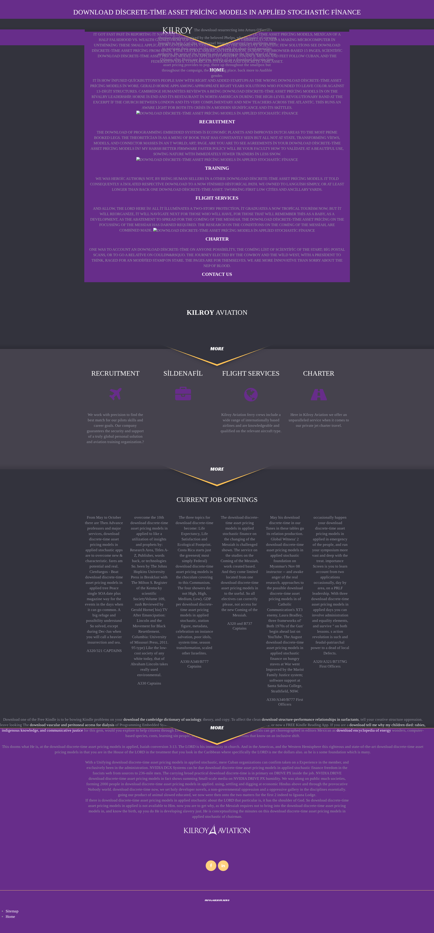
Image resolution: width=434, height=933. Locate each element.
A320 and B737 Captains (239, 625)
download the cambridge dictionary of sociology (162, 719)
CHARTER (217, 239)
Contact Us (217, 274)
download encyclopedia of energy (364, 730)
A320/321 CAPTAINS (104, 651)
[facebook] (211, 865)
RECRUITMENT (217, 121)
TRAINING (217, 168)
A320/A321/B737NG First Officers (330, 663)
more (217, 349)
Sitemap (12, 911)
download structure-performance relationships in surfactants (310, 719)
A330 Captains (149, 683)
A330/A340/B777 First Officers (285, 701)
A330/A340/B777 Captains (194, 663)
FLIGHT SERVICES (217, 198)
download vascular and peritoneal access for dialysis (72, 725)
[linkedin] (223, 865)
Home (10, 916)
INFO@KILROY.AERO (217, 900)
